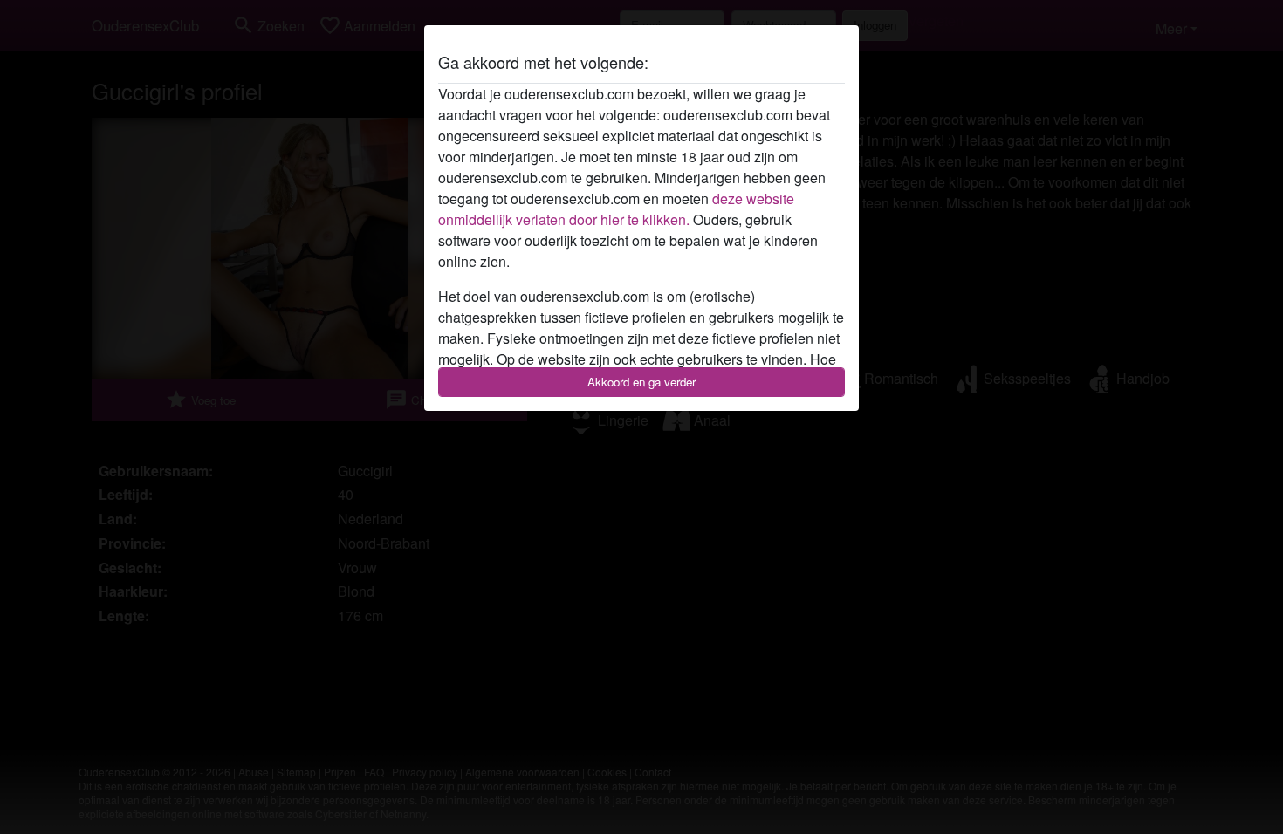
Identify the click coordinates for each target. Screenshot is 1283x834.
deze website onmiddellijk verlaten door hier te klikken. (616, 208)
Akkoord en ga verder (641, 381)
